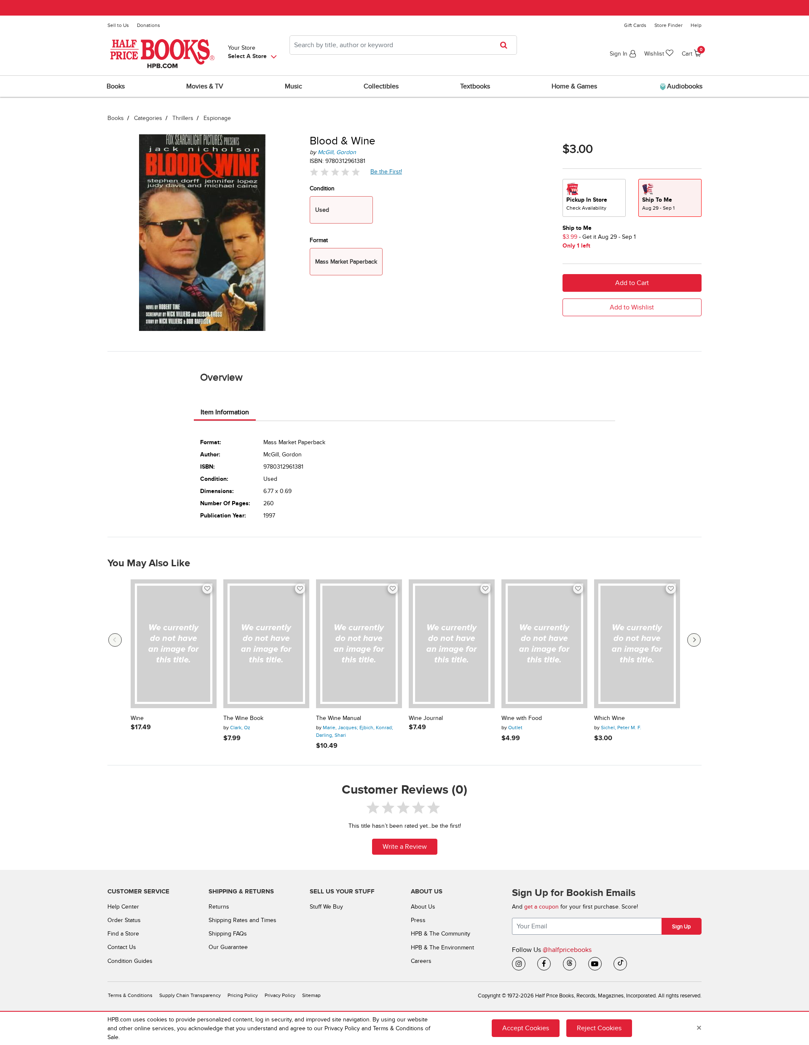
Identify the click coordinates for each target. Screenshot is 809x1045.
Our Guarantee (228, 947)
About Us (423, 906)
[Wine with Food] (544, 643)
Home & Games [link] (574, 86)
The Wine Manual (338, 718)
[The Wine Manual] (359, 643)
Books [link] (116, 86)
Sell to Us (118, 25)
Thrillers (182, 118)
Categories (148, 118)
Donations (148, 25)
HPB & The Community (440, 933)
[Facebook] (544, 963)
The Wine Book (243, 718)
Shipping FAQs (228, 933)
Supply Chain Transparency (190, 995)
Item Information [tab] (225, 412)
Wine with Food (521, 718)
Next (694, 640)
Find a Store (123, 933)
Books (115, 118)
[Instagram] (518, 963)
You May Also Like (148, 563)
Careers (421, 961)
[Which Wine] (637, 643)
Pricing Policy (243, 995)
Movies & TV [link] (204, 86)
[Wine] (174, 643)
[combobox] (403, 45)
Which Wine (609, 718)
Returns (219, 906)
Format (319, 240)
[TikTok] (620, 963)
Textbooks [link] (475, 86)
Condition (322, 188)
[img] (335, 172)
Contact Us (121, 947)
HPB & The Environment (442, 947)
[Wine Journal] (452, 643)
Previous (115, 640)
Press (418, 920)
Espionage (217, 118)
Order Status (124, 920)
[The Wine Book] (266, 643)
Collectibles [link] (381, 86)
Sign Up (681, 926)
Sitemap (311, 995)
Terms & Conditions (130, 995)
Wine (137, 718)
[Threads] (569, 963)
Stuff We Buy (326, 906)
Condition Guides (130, 961)
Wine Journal (426, 718)
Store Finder (668, 25)
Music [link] (293, 86)
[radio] (594, 198)
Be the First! (386, 171)
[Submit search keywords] (506, 45)
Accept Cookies (525, 1028)
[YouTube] (595, 963)
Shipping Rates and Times (242, 920)
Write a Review (405, 846)
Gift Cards (635, 25)
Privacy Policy (280, 995)
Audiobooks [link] (683, 86)
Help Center (123, 906)
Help (696, 25)
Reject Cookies (599, 1028)
